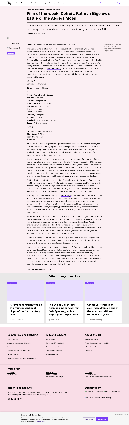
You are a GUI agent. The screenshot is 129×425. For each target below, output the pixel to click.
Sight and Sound (48, 9)
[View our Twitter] (9, 400)
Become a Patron (52, 339)
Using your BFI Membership (55, 343)
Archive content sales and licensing (19, 343)
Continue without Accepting (121, 414)
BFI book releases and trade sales (18, 351)
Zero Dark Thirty (54, 68)
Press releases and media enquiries (97, 343)
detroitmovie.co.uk (35, 137)
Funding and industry (56, 3)
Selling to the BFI (13, 354)
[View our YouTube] (21, 400)
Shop (118, 3)
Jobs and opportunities (93, 347)
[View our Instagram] (15, 400)
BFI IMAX (88, 373)
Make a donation (52, 354)
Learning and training (38, 3)
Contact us (88, 351)
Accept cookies (102, 419)
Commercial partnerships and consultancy (21, 358)
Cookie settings (89, 419)
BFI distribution (12, 339)
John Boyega (66, 195)
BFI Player (11, 373)
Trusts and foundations (54, 351)
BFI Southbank (51, 373)
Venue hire (11, 347)
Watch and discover (21, 3)
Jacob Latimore (66, 176)
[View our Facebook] (12, 400)
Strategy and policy (91, 339)
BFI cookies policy (40, 421)
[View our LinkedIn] (18, 400)
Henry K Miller (14, 43)
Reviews (58, 9)
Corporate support (52, 347)
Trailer (32, 139)
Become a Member (107, 3)
